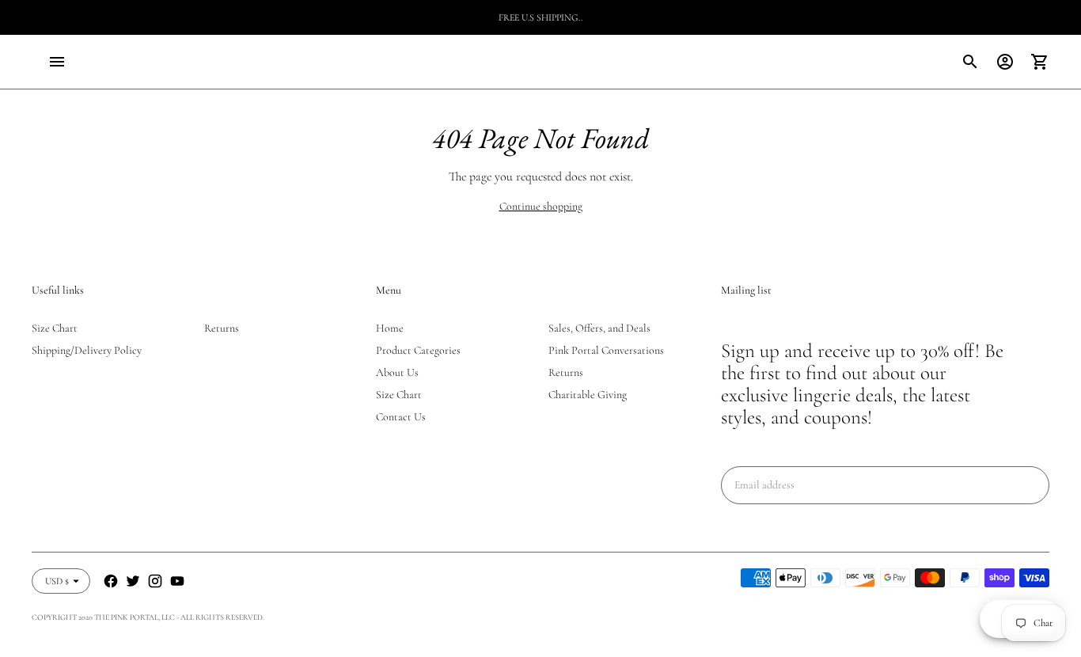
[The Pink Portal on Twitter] (133, 581)
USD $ (57, 581)
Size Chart (55, 328)
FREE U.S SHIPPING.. (540, 17)
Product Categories (418, 350)
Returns (221, 328)
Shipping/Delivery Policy (87, 350)
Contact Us (401, 416)
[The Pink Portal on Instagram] (155, 581)
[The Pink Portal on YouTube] (177, 581)
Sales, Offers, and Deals (599, 328)
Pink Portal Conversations (606, 350)
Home (390, 328)
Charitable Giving (587, 394)
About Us (397, 372)
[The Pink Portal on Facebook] (111, 581)
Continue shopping (540, 206)
